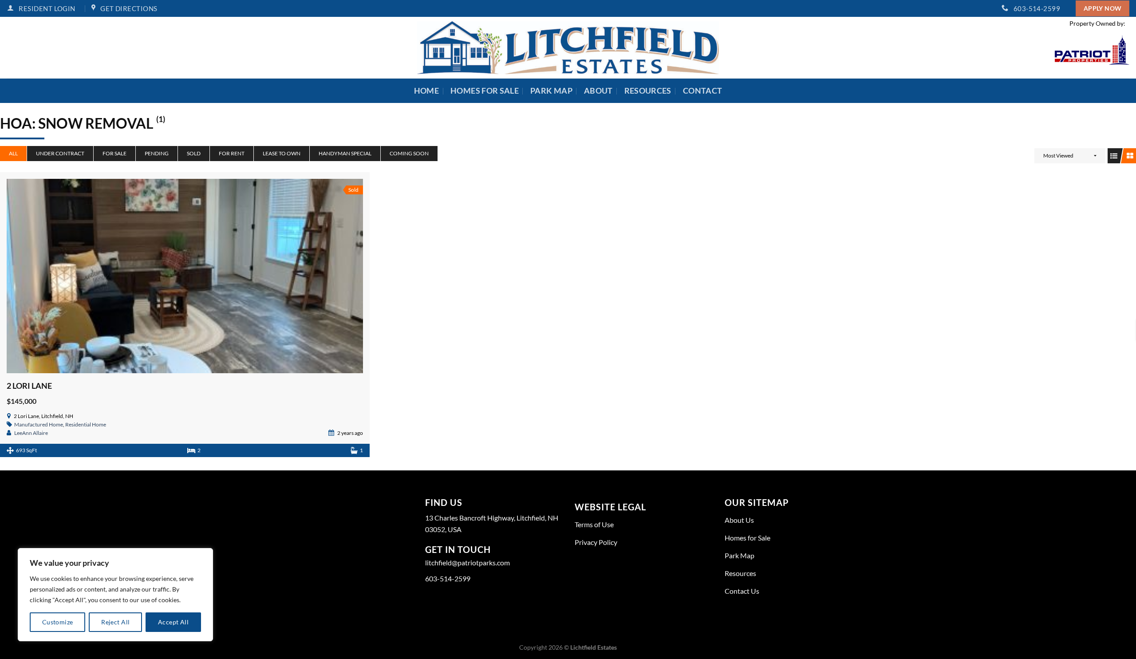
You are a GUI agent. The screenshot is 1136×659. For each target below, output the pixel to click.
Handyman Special (345, 153)
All (13, 153)
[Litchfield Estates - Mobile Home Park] (568, 48)
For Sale (114, 153)
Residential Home (85, 424)
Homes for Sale (484, 90)
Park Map (551, 90)
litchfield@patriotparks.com (467, 562)
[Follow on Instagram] (431, 604)
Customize (57, 622)
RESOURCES (647, 90)
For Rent (232, 153)
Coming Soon (409, 153)
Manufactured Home (38, 424)
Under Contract (60, 153)
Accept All (173, 622)
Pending (157, 153)
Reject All (115, 622)
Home (426, 90)
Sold (194, 153)
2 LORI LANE (29, 386)
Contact (702, 90)
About (598, 90)
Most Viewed (1058, 155)
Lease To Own (281, 153)
